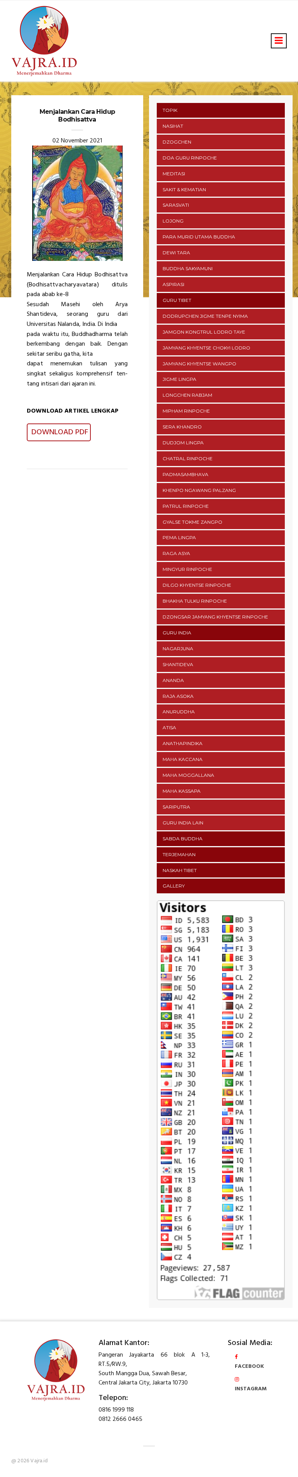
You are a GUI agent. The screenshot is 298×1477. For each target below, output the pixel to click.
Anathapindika (183, 743)
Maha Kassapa (182, 791)
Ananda (173, 680)
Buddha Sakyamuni (188, 268)
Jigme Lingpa (179, 379)
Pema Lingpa (179, 537)
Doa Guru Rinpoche (190, 158)
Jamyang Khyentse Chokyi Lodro (206, 348)
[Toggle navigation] (279, 40)
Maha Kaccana (183, 759)
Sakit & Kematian (184, 189)
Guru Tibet (177, 300)
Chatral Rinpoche (188, 458)
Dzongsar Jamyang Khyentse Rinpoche (215, 617)
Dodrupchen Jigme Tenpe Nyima (205, 316)
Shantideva (178, 664)
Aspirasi (173, 284)
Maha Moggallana (188, 775)
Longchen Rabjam (187, 395)
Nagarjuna (178, 648)
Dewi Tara (176, 252)
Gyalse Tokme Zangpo (192, 522)
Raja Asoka (178, 696)
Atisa (169, 727)
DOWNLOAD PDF (58, 432)
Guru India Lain (183, 823)
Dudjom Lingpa (183, 442)
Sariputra (176, 807)
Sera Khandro (182, 427)
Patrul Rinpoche (186, 506)
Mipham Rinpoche (186, 411)
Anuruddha (179, 712)
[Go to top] (277, 1460)
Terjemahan (179, 854)
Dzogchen (177, 142)
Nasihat (173, 126)
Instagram (251, 1388)
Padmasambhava (185, 474)
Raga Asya (176, 553)
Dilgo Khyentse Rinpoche (197, 585)
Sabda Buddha (183, 838)
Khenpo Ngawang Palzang (199, 490)
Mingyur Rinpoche (187, 569)
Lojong (173, 221)
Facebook (249, 1366)
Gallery (174, 886)
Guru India (177, 633)
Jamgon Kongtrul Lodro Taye (204, 332)
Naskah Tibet (180, 870)
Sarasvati (176, 205)
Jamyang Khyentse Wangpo (199, 364)
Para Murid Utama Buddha (199, 237)
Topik (170, 110)
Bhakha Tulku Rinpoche (195, 601)
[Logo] (56, 1370)
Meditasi (174, 173)
